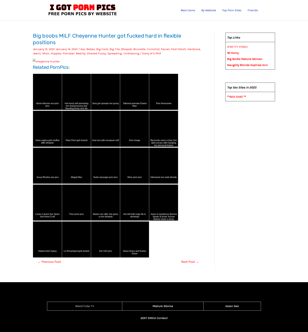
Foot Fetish (178, 49)
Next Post (190, 262)
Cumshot (153, 49)
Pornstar (69, 53)
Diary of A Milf (151, 53)
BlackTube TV (84, 306)
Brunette (139, 49)
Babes (90, 49)
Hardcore (194, 49)
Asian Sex (232, 306)
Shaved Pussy (96, 53)
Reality (80, 53)
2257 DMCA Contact (154, 318)
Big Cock (102, 49)
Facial (165, 49)
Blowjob (126, 49)
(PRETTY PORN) (237, 46)
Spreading (114, 53)
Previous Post (49, 262)
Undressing (131, 53)
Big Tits (115, 49)
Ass (82, 49)
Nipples (56, 53)
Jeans (37, 53)
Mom (45, 53)
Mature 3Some (163, 306)
